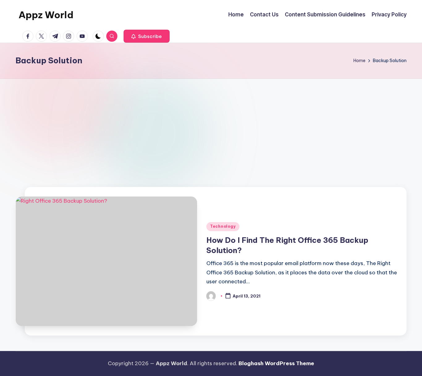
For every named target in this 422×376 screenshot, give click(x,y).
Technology (223, 226)
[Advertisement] (211, 125)
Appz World (46, 15)
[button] (147, 36)
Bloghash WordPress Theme (276, 363)
